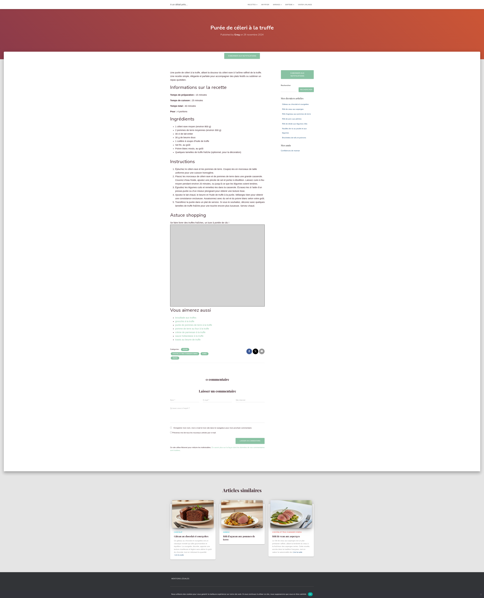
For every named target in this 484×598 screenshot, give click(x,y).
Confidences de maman (290, 151)
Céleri (185, 349)
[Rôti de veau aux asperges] (291, 514)
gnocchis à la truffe (184, 321)
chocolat (178, 532)
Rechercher (286, 85)
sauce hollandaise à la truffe (189, 336)
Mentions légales (180, 579)
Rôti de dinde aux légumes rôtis (294, 124)
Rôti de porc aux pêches (291, 119)
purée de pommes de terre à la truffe (193, 325)
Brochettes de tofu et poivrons (294, 138)
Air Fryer (265, 5)
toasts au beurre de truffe (188, 339)
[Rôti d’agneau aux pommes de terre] (242, 514)
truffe (175, 358)
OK (310, 594)
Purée (204, 353)
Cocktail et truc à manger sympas (185, 353)
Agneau (226, 532)
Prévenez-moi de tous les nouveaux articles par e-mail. (194, 433)
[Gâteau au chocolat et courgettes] (193, 514)
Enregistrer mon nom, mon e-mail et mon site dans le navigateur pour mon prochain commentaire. (213, 428)
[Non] (481, 594)
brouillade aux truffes (185, 317)
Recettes (252, 5)
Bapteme (289, 5)
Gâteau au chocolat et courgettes (295, 104)
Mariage (276, 5)
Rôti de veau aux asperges (293, 109)
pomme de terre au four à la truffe (192, 328)
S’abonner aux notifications (242, 56)
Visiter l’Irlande (305, 5)
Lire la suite (179, 555)
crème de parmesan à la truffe (190, 332)
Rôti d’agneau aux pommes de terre (296, 114)
